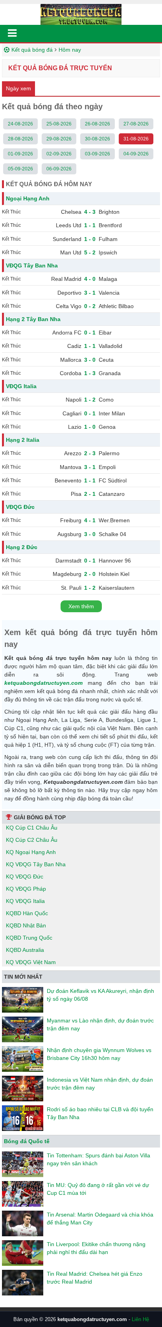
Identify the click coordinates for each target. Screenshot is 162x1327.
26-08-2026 (97, 124)
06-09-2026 (59, 169)
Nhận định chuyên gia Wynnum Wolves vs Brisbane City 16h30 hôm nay (99, 1054)
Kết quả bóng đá (32, 50)
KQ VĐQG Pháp (26, 889)
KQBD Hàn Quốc (27, 913)
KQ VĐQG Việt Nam (31, 962)
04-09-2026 (136, 154)
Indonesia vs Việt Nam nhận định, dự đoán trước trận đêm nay (100, 1084)
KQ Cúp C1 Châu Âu (31, 827)
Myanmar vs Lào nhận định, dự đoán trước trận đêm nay (100, 1024)
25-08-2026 (59, 124)
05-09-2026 (20, 169)
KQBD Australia (25, 950)
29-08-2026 (59, 139)
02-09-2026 (59, 154)
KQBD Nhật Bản (26, 925)
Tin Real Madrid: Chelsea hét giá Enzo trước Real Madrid (94, 1278)
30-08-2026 (97, 139)
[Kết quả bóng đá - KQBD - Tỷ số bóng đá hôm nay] (81, 14)
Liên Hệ (140, 1319)
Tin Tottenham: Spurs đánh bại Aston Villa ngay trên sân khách (98, 1159)
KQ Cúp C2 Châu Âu (31, 840)
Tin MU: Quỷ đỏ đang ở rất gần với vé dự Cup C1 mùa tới (98, 1189)
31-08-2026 (136, 139)
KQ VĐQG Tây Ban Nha (36, 864)
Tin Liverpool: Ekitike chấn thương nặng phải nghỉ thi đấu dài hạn (96, 1248)
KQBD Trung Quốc (29, 938)
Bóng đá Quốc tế (27, 1141)
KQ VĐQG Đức (24, 876)
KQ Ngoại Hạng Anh (31, 852)
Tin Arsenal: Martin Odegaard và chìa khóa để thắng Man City (100, 1218)
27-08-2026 (136, 124)
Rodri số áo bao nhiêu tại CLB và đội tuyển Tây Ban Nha (100, 1113)
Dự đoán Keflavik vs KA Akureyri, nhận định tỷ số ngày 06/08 (100, 995)
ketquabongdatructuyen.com (43, 683)
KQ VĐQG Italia (25, 901)
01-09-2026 (20, 154)
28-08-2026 (20, 139)
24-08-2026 (20, 124)
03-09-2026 (97, 154)
